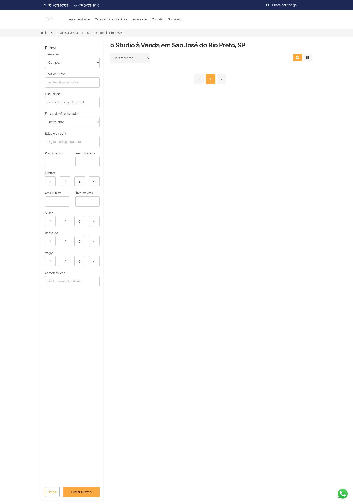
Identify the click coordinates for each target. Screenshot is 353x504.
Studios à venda (67, 32)
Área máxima (84, 193)
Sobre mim (175, 19)
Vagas (49, 253)
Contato (157, 19)
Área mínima (53, 193)
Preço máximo (85, 153)
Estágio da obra (55, 133)
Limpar (52, 492)
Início (44, 32)
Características (55, 273)
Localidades (53, 94)
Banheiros (51, 233)
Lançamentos (77, 19)
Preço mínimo (54, 153)
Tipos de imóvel (55, 74)
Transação (52, 54)
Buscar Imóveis (81, 492)
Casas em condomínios (111, 19)
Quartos (50, 173)
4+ (94, 181)
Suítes (49, 213)
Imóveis (138, 19)
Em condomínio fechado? (62, 113)
